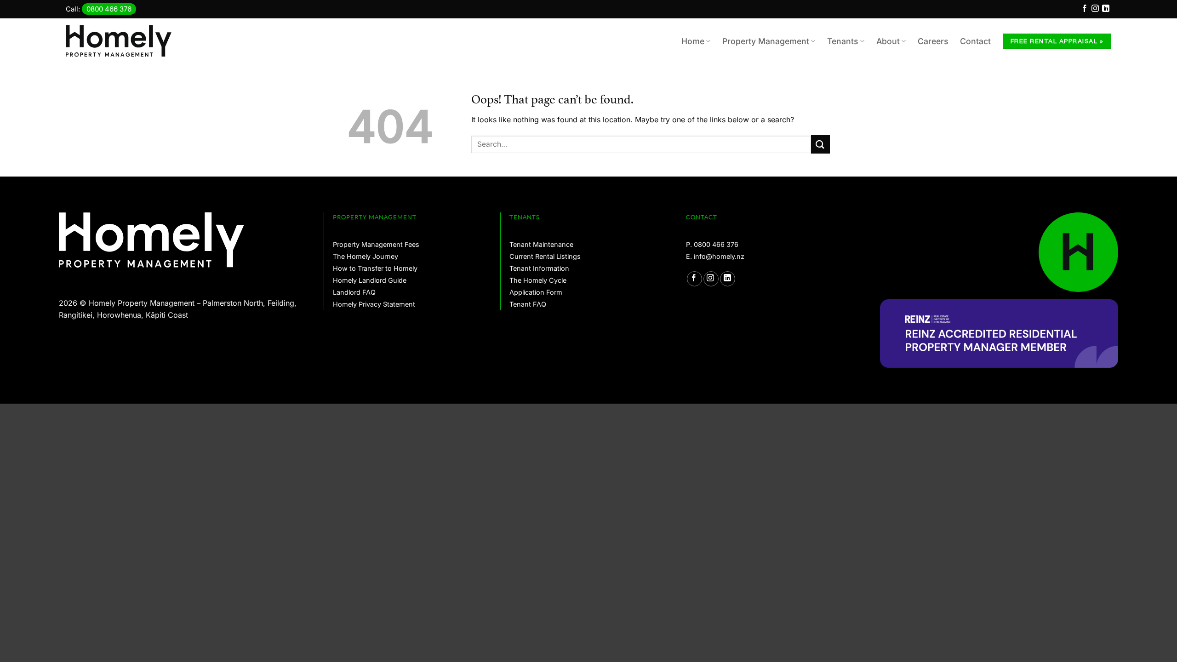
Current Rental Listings (545, 256)
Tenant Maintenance (541, 244)
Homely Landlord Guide (369, 280)
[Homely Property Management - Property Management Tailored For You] (123, 41)
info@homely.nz (719, 256)
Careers (933, 41)
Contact (975, 41)
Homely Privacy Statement (374, 304)
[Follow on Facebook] (1084, 9)
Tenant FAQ (527, 304)
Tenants (842, 41)
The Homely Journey (365, 256)
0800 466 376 (108, 9)
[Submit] (820, 144)
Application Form (535, 292)
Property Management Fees (376, 244)
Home (692, 41)
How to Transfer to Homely (375, 268)
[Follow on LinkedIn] (1105, 9)
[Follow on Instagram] (1095, 9)
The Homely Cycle (537, 280)
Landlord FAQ (354, 292)
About (888, 41)
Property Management (765, 41)
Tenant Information (539, 268)
